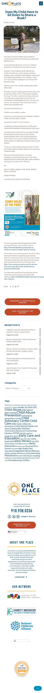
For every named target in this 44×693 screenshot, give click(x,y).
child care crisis (19, 424)
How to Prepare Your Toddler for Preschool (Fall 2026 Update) (21, 369)
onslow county (24, 453)
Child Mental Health (24, 426)
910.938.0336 (21, 510)
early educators (25, 439)
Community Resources (15, 431)
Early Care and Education (22, 437)
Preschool (10, 455)
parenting (35, 453)
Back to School (32, 405)
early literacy (23, 441)
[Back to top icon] (38, 688)
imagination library (22, 451)
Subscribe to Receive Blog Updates (22, 301)
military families (11, 453)
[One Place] (11, 3)
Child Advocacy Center (17, 419)
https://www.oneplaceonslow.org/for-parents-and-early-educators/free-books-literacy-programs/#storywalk (21, 267)
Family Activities (16, 444)
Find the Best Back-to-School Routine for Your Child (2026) (20, 360)
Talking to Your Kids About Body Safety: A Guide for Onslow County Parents (20, 331)
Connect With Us (27, 516)
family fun (25, 444)
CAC (34, 407)
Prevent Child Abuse (24, 456)
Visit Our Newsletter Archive (22, 312)
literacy (36, 451)
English (14, 532)
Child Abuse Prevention (20, 413)
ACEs (6, 405)
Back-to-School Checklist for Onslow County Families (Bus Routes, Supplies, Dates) (22, 350)
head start (14, 449)
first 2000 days (20, 446)
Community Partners (20, 428)
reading (36, 456)
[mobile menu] (41, 3)
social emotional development (21, 458)
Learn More (19, 577)
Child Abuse (13, 409)
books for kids (25, 407)
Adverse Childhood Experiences (18, 405)
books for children (11, 407)
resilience (8, 458)
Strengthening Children (19, 460)
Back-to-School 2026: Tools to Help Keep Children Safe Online (21, 340)
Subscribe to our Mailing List (21, 525)
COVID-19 (17, 433)
